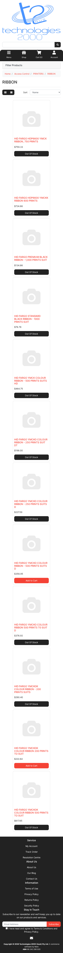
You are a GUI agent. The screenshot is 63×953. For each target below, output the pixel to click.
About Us (31, 867)
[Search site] (58, 44)
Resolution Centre (31, 857)
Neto (37, 947)
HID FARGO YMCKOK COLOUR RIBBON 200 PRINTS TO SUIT (31, 751)
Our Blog (31, 873)
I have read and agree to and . (32, 930)
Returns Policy (31, 900)
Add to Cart (31, 580)
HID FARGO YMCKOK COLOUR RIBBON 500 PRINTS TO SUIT (31, 812)
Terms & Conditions (43, 928)
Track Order (32, 851)
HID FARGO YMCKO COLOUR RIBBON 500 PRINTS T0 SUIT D (30, 627)
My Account (31, 846)
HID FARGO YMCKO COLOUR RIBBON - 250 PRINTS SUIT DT (30, 442)
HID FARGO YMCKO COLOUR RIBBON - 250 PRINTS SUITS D (30, 504)
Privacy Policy (31, 894)
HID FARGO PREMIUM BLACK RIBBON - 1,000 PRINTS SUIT (31, 258)
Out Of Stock (31, 153)
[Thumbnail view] (5, 92)
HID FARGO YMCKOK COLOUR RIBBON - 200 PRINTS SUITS (27, 689)
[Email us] (31, 938)
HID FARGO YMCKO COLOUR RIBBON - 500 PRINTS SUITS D (30, 566)
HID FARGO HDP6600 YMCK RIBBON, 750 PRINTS (30, 140)
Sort (25, 92)
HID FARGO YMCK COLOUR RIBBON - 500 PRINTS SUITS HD (30, 380)
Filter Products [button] (14, 65)
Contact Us (31, 878)
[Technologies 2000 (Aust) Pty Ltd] (31, 22)
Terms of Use (31, 888)
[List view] (11, 92)
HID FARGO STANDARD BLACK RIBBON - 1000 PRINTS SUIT (27, 319)
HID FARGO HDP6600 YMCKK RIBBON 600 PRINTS (31, 199)
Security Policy (31, 905)
